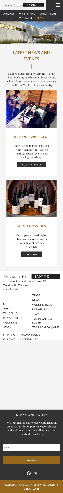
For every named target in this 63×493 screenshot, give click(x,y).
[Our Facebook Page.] (29, 473)
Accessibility (29, 339)
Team (35, 313)
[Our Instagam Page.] (35, 473)
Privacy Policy (30, 334)
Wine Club (10, 313)
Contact (9, 339)
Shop (6, 303)
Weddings (10, 322)
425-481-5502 (10, 289)
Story (7, 327)
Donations (39, 309)
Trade (36, 295)
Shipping (9, 334)
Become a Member (31, 165)
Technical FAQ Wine (45, 327)
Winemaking (27, 13)
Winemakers (48, 13)
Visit (6, 308)
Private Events (13, 317)
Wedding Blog (42, 304)
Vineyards (25, 17)
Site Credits (31, 488)
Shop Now (31, 254)
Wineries (9, 13)
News (40, 17)
